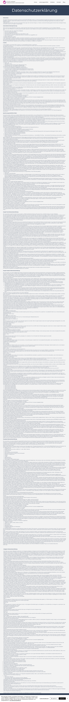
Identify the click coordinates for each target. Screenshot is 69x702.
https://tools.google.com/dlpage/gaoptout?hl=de (42, 396)
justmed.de (39, 692)
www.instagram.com (10, 589)
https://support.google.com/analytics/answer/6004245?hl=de (39, 409)
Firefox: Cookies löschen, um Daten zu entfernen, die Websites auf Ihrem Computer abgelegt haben (23, 96)
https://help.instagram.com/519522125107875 (46, 647)
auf (32, 413)
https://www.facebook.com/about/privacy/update (47, 514)
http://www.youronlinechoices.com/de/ (42, 688)
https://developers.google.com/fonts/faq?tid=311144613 (15, 264)
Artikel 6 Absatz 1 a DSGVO (22, 123)
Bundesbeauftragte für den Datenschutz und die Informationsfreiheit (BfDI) (38, 138)
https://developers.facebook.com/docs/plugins (14, 528)
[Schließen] (67, 698)
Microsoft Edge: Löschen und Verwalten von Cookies (13, 99)
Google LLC (49, 222)
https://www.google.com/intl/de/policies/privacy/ (14, 268)
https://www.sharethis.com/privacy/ (13, 674)
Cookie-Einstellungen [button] (44, 698)
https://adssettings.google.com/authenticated (14, 415)
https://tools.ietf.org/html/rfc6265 (11, 110)
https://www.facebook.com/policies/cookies (45, 487)
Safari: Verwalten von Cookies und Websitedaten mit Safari (15, 95)
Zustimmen (62, 698)
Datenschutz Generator (18, 692)
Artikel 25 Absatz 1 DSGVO (53, 144)
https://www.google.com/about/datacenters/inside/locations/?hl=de (21, 184)
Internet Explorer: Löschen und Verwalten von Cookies (14, 97)
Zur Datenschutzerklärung (15, 700)
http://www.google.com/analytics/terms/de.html (15, 409)
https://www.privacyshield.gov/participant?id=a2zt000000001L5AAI (33, 207)
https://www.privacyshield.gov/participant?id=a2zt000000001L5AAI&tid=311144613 (41, 406)
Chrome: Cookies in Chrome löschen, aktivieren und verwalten (15, 94)
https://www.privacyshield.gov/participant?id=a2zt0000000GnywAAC (36, 512)
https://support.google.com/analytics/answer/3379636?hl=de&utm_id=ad (50, 419)
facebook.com (24, 531)
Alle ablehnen (54, 698)
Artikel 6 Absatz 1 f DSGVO (22, 39)
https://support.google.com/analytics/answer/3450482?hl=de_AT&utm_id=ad (49, 413)
